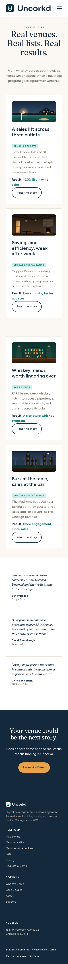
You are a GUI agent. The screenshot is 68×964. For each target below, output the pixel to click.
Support (11, 901)
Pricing (10, 860)
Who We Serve (15, 884)
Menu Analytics (15, 842)
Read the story (27, 192)
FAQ (8, 854)
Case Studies (14, 890)
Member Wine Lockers (19, 848)
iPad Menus (13, 836)
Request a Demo (34, 767)
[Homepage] (29, 8)
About (10, 895)
